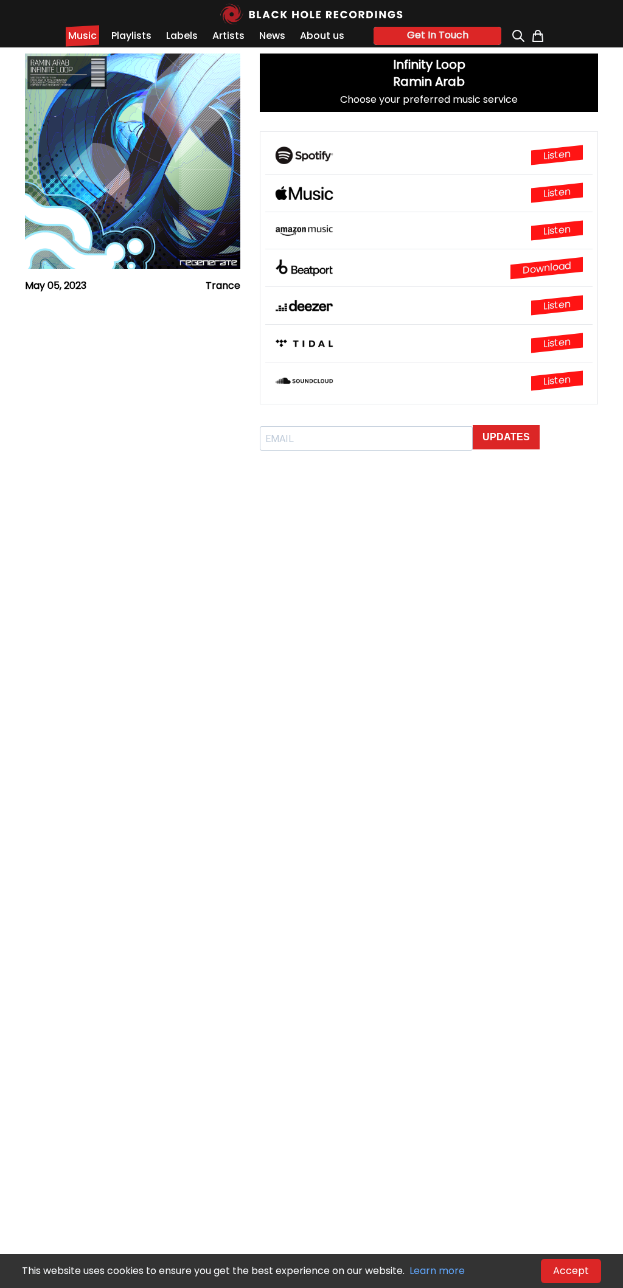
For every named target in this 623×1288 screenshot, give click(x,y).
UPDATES (506, 437)
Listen (557, 155)
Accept (571, 1271)
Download (547, 267)
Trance (223, 286)
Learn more (437, 1271)
